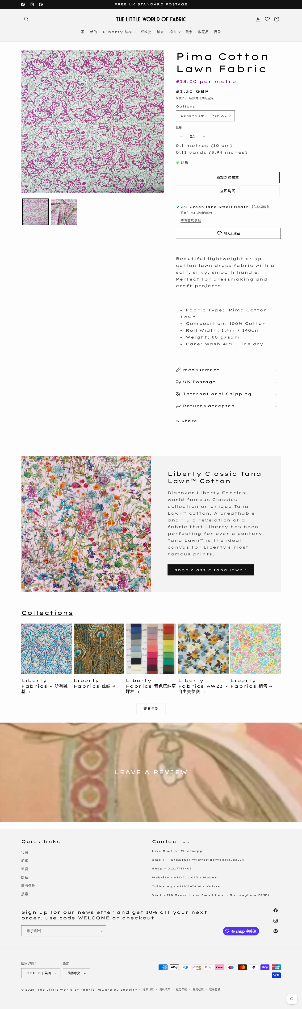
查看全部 (151, 708)
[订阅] (101, 930)
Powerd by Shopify (116, 989)
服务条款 (28, 886)
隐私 (24, 877)
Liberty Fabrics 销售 (248, 683)
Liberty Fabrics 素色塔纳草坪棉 (151, 686)
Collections (47, 612)
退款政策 (148, 989)
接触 (24, 852)
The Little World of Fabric (66, 989)
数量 (179, 127)
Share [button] (189, 421)
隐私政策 (165, 989)
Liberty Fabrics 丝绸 (92, 683)
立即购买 (227, 191)
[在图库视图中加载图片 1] (35, 212)
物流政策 (198, 989)
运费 (210, 98)
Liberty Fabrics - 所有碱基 (44, 686)
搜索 (24, 894)
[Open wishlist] (267, 19)
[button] (26, 19)
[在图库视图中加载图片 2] (64, 212)
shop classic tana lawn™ (211, 570)
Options (185, 106)
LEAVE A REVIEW (151, 772)
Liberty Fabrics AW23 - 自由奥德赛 (203, 686)
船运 (24, 861)
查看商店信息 (190, 220)
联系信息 (214, 989)
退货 (24, 869)
